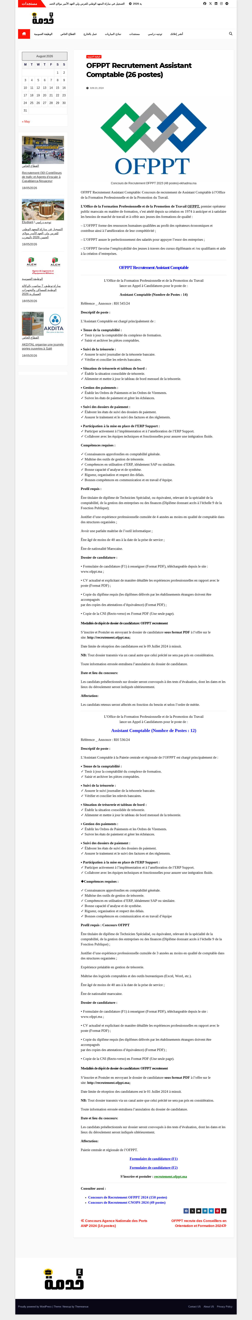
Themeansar (81, 1306)
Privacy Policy (224, 1306)
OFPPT (193, 206)
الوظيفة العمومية (43, 34)
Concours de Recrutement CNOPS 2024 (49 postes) (126, 1202)
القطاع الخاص (68, 34)
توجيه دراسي (155, 34)
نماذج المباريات (113, 34)
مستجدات (134, 34)
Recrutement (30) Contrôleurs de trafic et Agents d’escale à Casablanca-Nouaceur (42, 177)
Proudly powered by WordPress (35, 1306)
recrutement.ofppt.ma (170, 1176)
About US (209, 1306)
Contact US (194, 1306)
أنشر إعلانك (176, 34)
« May (26, 121)
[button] (230, 34)
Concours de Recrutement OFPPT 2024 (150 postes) (127, 1197)
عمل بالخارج (90, 34)
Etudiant (27, 222)
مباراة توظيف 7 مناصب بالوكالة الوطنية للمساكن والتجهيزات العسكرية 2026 (41, 290)
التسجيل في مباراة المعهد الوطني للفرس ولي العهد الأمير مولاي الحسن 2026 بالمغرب (42, 233)
